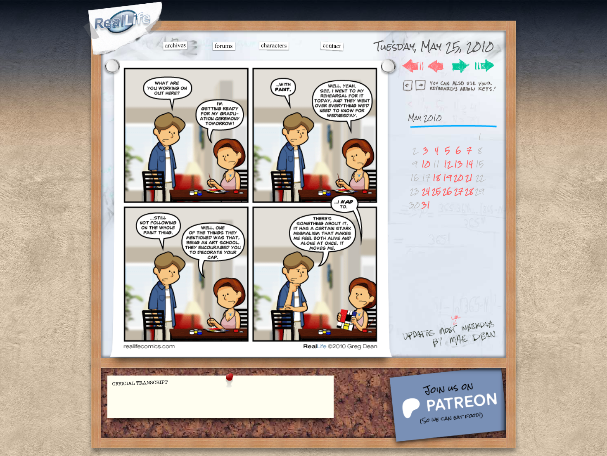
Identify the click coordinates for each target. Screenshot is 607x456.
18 (436, 177)
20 (458, 177)
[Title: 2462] (250, 348)
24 (426, 191)
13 (458, 164)
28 (469, 191)
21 (469, 177)
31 (426, 205)
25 (436, 191)
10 (426, 164)
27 (458, 191)
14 (469, 164)
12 (447, 164)
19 (447, 177)
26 (447, 191)
